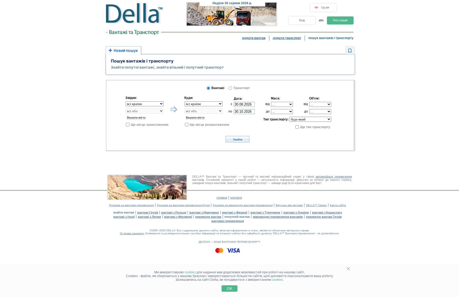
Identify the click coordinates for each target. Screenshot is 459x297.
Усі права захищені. (132, 233)
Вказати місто (136, 117)
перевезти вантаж (208, 216)
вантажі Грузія (147, 212)
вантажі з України (296, 212)
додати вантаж (254, 38)
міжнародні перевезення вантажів (278, 216)
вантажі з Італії (124, 216)
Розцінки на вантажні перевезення (131, 205)
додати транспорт (287, 38)
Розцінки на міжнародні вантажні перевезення (243, 205)
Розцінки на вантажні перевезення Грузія (183, 205)
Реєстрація (340, 20)
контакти (236, 197)
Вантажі (217, 88)
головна (221, 197)
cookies (190, 272)
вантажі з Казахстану (327, 212)
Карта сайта (338, 205)
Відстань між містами (289, 205)
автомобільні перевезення (334, 176)
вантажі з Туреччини (265, 212)
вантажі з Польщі (173, 212)
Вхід (302, 20)
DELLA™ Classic (316, 205)
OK (229, 288)
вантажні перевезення (227, 221)
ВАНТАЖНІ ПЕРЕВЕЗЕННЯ (239, 241)
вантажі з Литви (149, 216)
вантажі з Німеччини (204, 212)
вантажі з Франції (234, 212)
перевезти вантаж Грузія (324, 216)
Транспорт (241, 88)
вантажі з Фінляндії (178, 216)
